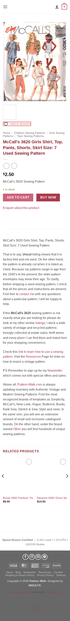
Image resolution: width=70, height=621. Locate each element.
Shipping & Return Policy (20, 575)
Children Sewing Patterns (29, 132)
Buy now (48, 197)
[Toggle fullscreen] (15, 598)
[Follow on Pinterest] (44, 557)
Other (17, 429)
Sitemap (61, 575)
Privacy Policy (45, 575)
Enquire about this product (21, 208)
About (9, 572)
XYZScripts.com (54, 592)
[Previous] (9, 62)
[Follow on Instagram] (32, 557)
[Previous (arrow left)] (4, 614)
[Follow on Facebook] (25, 557)
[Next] (60, 62)
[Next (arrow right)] (15, 614)
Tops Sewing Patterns (30, 136)
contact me (26, 294)
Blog (18, 572)
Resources (33, 356)
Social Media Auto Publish (20, 592)
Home (6, 132)
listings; (40, 323)
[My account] (57, 7)
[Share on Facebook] (6, 217)
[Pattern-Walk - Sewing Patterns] (35, 7)
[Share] (26, 598)
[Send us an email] (38, 557)
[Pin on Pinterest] (13, 217)
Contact (58, 572)
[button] (5, 6)
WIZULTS (35, 585)
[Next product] (6, 166)
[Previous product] (14, 166)
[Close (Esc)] (38, 598)
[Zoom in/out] (4, 598)
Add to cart (18, 197)
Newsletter (54, 370)
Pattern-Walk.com (30, 384)
